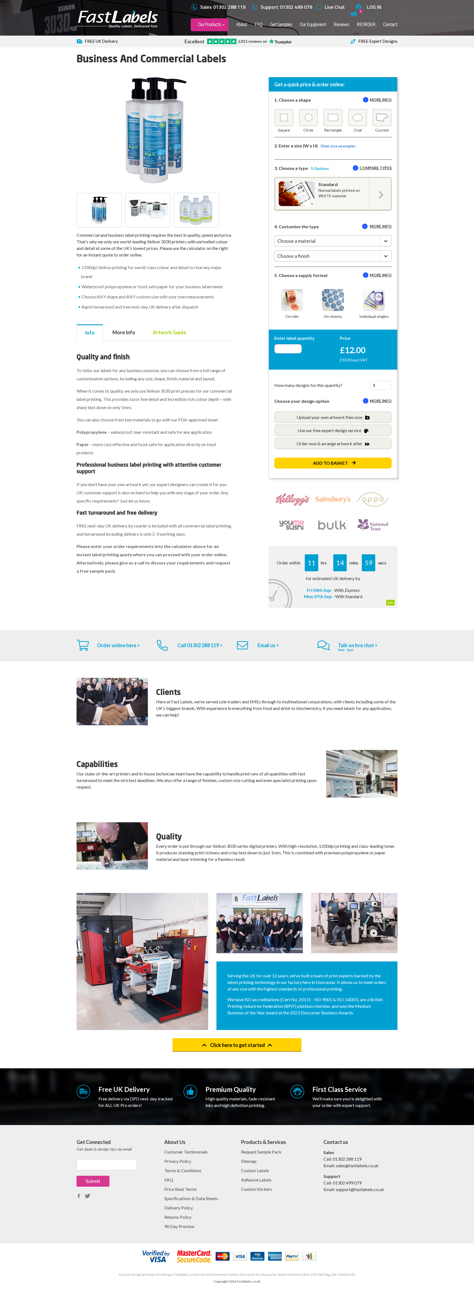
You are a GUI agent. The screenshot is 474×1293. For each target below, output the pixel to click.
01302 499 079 (347, 1182)
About (241, 25)
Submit (93, 1181)
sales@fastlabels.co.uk (357, 1165)
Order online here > (118, 645)
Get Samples (281, 25)
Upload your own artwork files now (329, 417)
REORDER (366, 25)
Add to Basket (330, 463)
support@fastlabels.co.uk (360, 1189)
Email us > (268, 645)
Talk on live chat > (357, 645)
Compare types (376, 167)
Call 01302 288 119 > (199, 645)
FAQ (259, 25)
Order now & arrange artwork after (329, 443)
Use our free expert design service (329, 430)
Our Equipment (313, 25)
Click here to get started (237, 1045)
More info (381, 99)
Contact (390, 25)
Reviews (341, 25)
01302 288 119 (347, 1158)
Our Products (209, 25)
